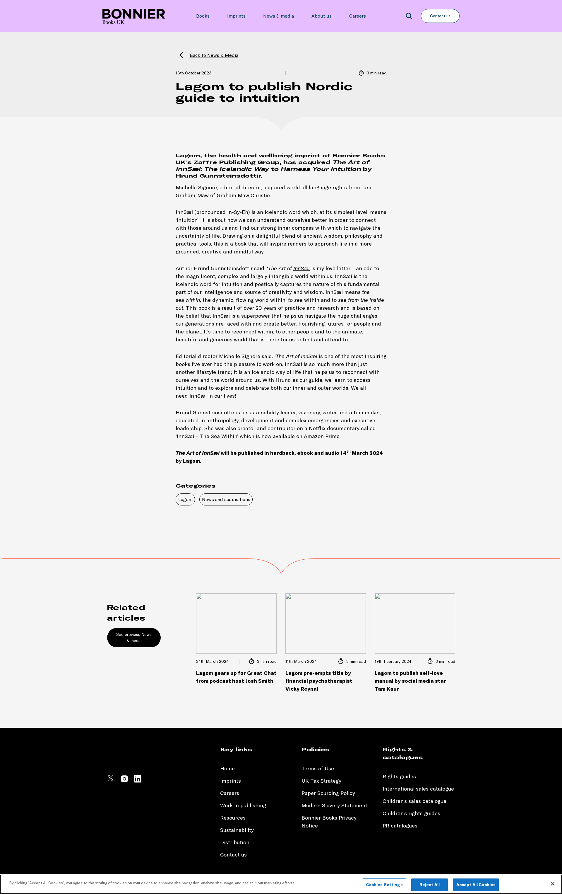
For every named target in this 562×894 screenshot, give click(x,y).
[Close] (552, 883)
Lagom (185, 499)
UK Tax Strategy (321, 780)
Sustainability (237, 830)
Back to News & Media (214, 55)
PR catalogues (400, 825)
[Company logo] (133, 16)
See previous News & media (134, 637)
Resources (233, 817)
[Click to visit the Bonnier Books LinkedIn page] (137, 781)
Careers (357, 16)
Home (227, 768)
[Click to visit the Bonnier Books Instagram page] (124, 781)
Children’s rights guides (411, 813)
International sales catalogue (418, 788)
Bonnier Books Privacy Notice (329, 821)
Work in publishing (243, 805)
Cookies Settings (384, 884)
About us (321, 16)
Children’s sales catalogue (414, 801)
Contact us (440, 15)
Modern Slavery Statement (334, 805)
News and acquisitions (226, 499)
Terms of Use (317, 768)
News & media (278, 16)
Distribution (234, 842)
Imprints (236, 16)
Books (203, 16)
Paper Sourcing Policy (328, 793)
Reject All (429, 884)
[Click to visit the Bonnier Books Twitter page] (111, 781)
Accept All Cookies (476, 884)
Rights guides (399, 776)
